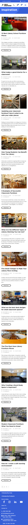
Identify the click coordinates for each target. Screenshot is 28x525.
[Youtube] (21, 502)
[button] (25, 5)
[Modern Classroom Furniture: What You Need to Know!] (14, 414)
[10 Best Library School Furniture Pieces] (14, 23)
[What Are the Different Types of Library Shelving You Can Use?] (14, 220)
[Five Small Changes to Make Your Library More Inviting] (14, 258)
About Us (3, 505)
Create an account (6, 1)
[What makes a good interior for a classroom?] (14, 62)
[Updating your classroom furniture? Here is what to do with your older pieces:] (14, 101)
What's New (17, 76)
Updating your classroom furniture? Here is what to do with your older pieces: (12, 113)
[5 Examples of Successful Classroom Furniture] (14, 181)
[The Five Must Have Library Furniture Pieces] (14, 336)
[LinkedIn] (15, 502)
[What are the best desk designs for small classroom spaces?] (14, 297)
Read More (6, 50)
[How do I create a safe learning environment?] (14, 453)
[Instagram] (9, 502)
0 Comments (6, 39)
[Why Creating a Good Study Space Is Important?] (14, 375)
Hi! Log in (23, 1)
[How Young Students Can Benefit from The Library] (14, 142)
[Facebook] (4, 502)
